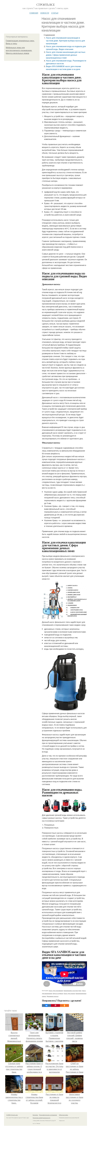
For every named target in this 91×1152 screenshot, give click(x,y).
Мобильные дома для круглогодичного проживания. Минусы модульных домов (19, 50)
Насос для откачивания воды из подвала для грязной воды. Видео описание (66, 48)
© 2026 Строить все (12, 1115)
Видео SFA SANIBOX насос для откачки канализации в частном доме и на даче (63, 68)
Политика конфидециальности (41, 1118)
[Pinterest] (55, 1005)
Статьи (54, 12)
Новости (44, 12)
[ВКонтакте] (46, 1005)
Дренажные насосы (52, 996)
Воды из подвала (58, 993)
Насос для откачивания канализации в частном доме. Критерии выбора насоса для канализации (65, 40)
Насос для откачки (69, 993)
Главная (33, 12)
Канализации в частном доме (72, 990)
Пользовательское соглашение (48, 1115)
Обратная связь (63, 1115)
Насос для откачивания (56, 990)
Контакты (35, 1115)
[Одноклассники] (64, 1005)
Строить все (45, 4)
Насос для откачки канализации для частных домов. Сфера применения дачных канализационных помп (65, 55)
